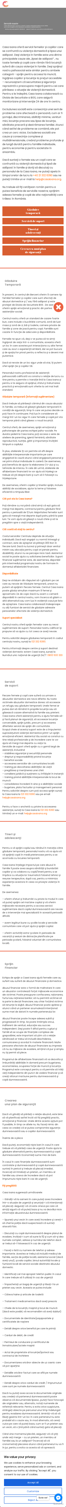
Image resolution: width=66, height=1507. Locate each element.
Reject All (33, 1500)
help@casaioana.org (13, 797)
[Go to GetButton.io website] (58, 1504)
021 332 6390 (28, 794)
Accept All (33, 1482)
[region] (33, 1479)
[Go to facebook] (58, 1498)
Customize (33, 1491)
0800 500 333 (54, 655)
